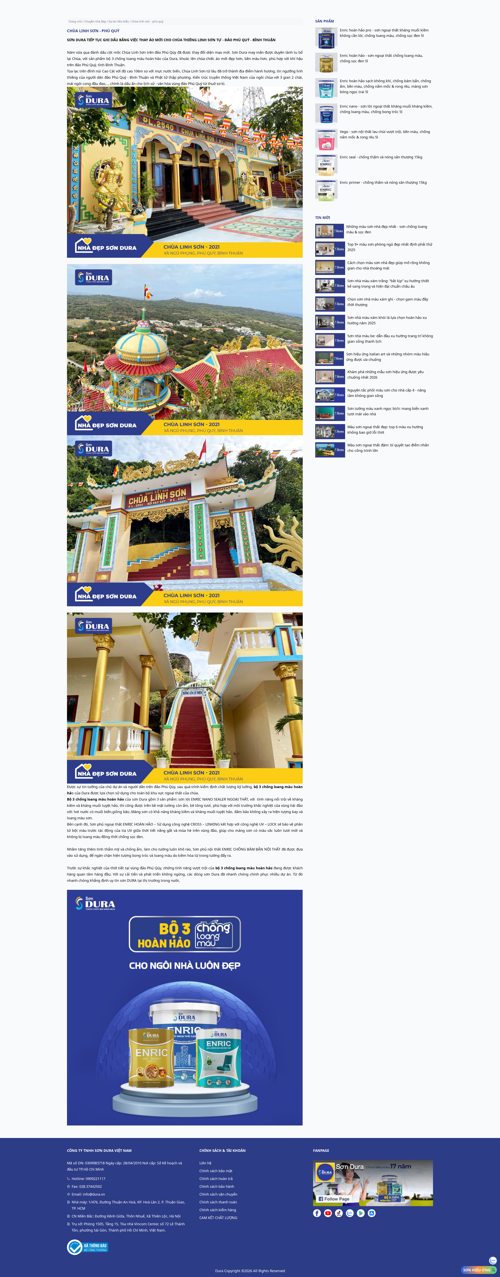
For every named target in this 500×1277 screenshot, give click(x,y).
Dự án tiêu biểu (119, 21)
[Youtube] (328, 1213)
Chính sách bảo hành (216, 1186)
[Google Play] (361, 1213)
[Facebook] (317, 1213)
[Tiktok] (339, 1213)
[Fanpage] (373, 1183)
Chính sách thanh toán (218, 1202)
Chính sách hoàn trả (216, 1178)
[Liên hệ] (350, 1213)
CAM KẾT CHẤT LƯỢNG (218, 1217)
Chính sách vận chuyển (218, 1194)
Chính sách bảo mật (215, 1170)
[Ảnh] (87, 1247)
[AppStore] (372, 1213)
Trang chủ (75, 21)
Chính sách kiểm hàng (217, 1209)
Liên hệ (205, 1163)
